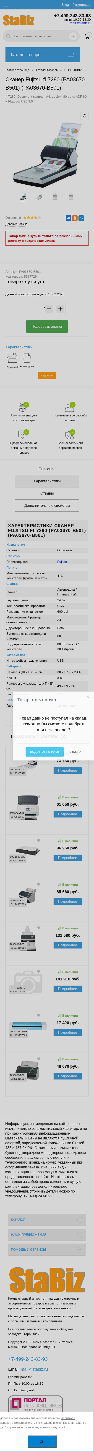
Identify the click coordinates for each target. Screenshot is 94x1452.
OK (42, 1441)
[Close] (88, 697)
